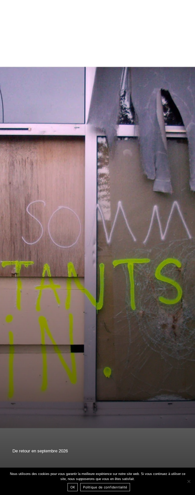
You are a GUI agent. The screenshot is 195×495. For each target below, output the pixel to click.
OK (72, 487)
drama (16, 6)
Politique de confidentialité (105, 487)
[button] (185, 6)
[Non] (188, 481)
